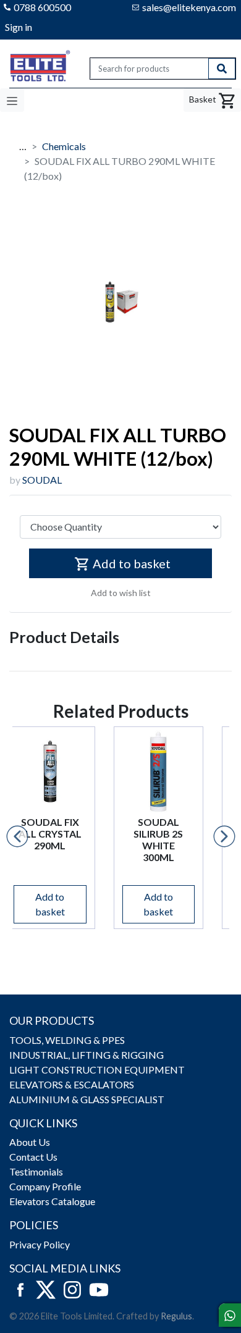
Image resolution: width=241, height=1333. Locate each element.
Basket (203, 99)
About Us (29, 1142)
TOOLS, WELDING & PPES (67, 1040)
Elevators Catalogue (52, 1201)
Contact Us (33, 1157)
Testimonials (36, 1171)
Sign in (18, 27)
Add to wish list (121, 592)
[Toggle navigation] (12, 100)
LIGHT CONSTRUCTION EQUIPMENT (97, 1069)
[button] (17, 836)
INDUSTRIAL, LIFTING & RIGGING (86, 1055)
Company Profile (45, 1186)
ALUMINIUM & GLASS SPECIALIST (86, 1099)
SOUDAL (42, 480)
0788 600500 (42, 7)
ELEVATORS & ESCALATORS (71, 1084)
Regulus (176, 1316)
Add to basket (132, 563)
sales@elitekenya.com (189, 7)
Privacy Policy (39, 1244)
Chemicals (64, 146)
